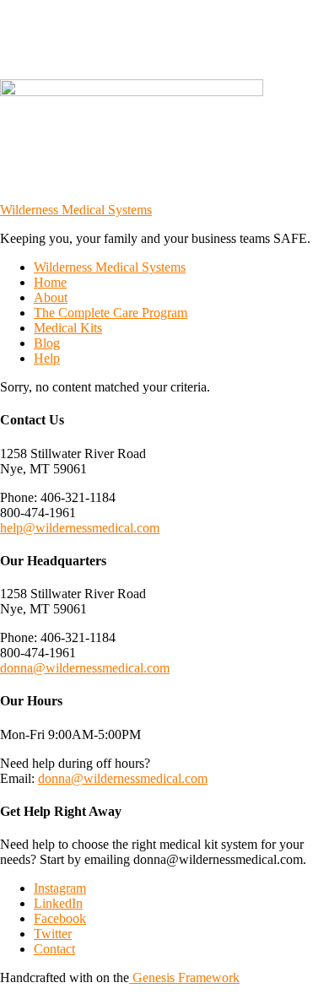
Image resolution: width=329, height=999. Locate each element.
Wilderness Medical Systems (76, 209)
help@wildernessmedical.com (79, 528)
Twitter (53, 933)
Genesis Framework (184, 977)
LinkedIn (58, 903)
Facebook (60, 918)
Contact (54, 949)
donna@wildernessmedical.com (85, 668)
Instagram (60, 888)
